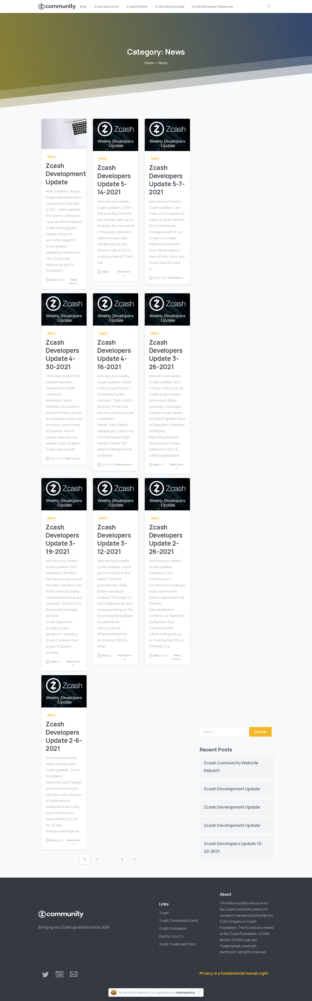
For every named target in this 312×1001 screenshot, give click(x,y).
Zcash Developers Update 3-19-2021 (62, 539)
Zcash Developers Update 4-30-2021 (62, 354)
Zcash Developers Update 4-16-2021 (114, 354)
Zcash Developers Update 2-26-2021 (166, 539)
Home (149, 63)
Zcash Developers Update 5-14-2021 (114, 179)
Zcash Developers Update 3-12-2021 (114, 539)
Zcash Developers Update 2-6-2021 (64, 736)
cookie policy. (186, 992)
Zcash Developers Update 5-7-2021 (167, 179)
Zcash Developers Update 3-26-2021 (166, 354)
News (163, 63)
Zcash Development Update (66, 173)
